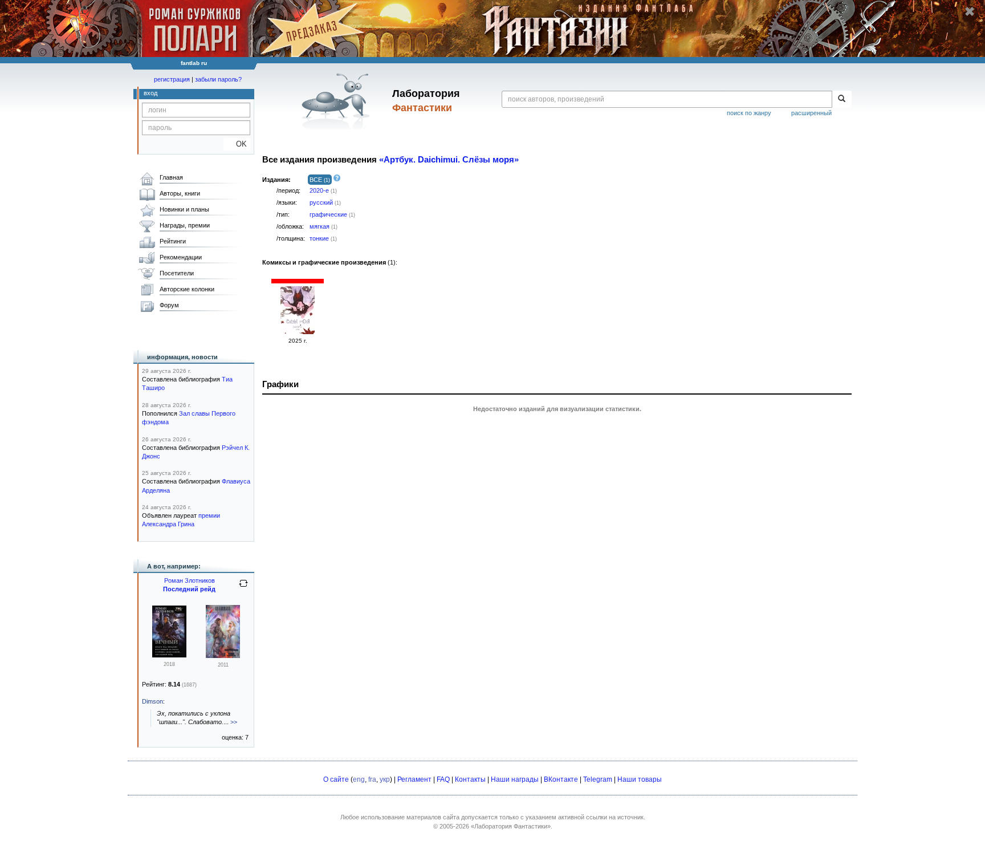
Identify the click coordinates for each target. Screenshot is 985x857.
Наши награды (515, 779)
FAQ (443, 779)
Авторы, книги (180, 193)
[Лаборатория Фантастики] (338, 100)
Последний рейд (189, 589)
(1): (329, 262)
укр (385, 779)
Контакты (470, 779)
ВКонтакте (561, 779)
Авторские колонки (187, 289)
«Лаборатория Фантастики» (511, 826)
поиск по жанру (749, 112)
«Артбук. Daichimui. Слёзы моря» (449, 159)
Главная (171, 177)
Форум (169, 305)
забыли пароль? (218, 79)
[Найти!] (842, 99)
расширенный (811, 112)
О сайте (336, 779)
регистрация (172, 79)
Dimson (152, 701)
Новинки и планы (184, 209)
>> (233, 721)
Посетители (177, 273)
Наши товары (639, 779)
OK (237, 144)
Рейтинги (173, 241)
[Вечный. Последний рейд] (223, 655)
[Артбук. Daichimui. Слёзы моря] (297, 331)
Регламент (414, 779)
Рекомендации (181, 257)
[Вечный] (169, 655)
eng (359, 779)
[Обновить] (243, 587)
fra (372, 779)
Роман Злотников (189, 580)
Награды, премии (185, 225)
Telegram (597, 779)
